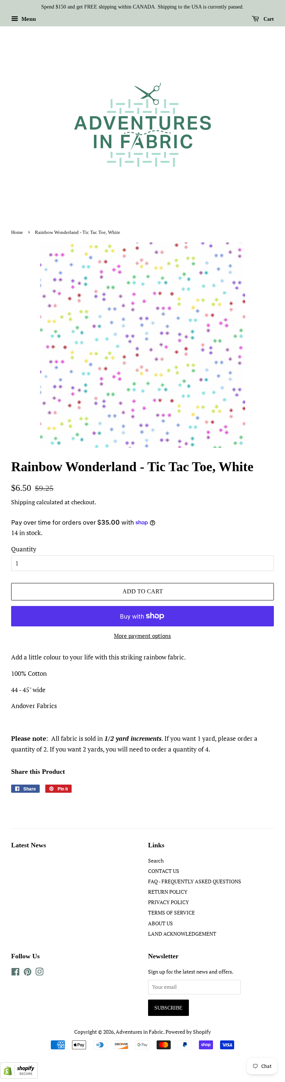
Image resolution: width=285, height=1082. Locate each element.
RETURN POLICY (167, 891)
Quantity (23, 549)
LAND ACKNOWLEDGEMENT (182, 933)
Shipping (23, 502)
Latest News (28, 845)
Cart (268, 19)
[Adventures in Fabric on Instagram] (39, 973)
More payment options (142, 635)
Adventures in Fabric (139, 1031)
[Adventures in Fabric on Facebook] (15, 973)
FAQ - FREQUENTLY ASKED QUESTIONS (194, 881)
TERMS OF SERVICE (171, 912)
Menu (28, 18)
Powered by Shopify (188, 1031)
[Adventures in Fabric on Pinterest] (27, 973)
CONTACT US (163, 870)
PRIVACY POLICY (168, 902)
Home (17, 232)
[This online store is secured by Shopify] (19, 1076)
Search (156, 860)
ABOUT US (160, 923)
